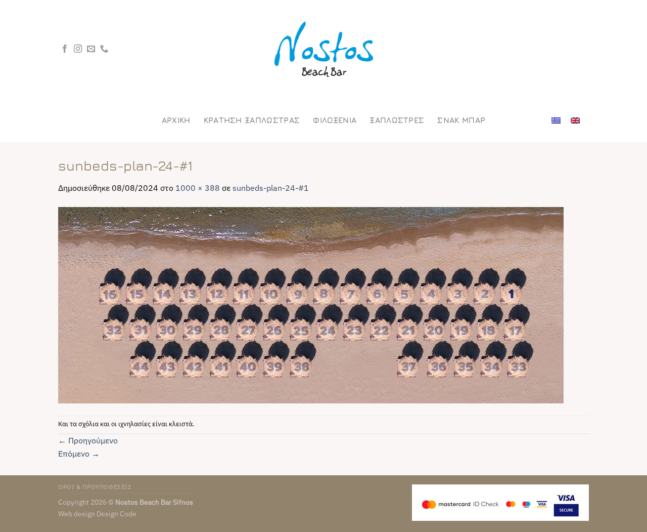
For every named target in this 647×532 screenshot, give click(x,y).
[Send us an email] (91, 49)
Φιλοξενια (334, 120)
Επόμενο (79, 453)
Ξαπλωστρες (396, 120)
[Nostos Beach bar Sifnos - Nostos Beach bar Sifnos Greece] (323, 49)
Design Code (116, 513)
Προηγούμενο (88, 440)
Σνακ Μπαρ (461, 120)
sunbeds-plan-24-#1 (271, 188)
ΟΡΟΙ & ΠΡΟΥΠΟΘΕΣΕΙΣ (95, 486)
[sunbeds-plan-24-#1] (311, 304)
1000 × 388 (197, 188)
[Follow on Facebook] (65, 49)
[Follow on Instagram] (78, 49)
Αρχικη (176, 120)
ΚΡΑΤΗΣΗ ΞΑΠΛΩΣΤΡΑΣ (252, 120)
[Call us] (104, 49)
